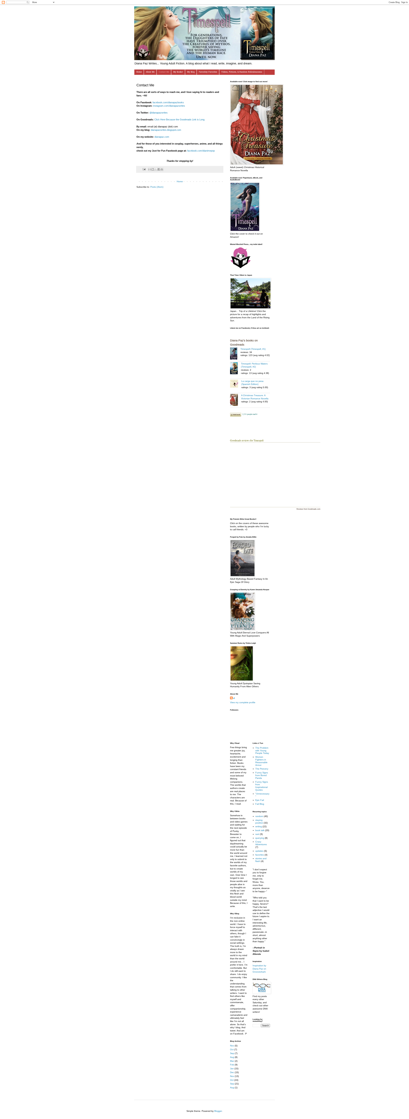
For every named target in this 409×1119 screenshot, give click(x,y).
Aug (232, 1057)
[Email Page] (144, 169)
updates (259, 851)
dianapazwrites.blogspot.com (166, 130)
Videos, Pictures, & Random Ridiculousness (241, 72)
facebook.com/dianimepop (201, 150)
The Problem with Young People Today (262, 751)
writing (258, 826)
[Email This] (149, 169)
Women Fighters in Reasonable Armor (261, 761)
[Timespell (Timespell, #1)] (235, 354)
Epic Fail (259, 800)
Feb (232, 1064)
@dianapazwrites (159, 112)
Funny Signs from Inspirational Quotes (261, 786)
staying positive (259, 821)
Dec (232, 1072)
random (259, 816)
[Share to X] (155, 169)
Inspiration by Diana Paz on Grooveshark (259, 968)
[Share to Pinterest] (161, 169)
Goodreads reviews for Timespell (246, 440)
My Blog (191, 72)
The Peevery (261, 768)
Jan (232, 1068)
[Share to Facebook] (158, 169)
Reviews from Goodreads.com (308, 509)
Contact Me (164, 72)
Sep (232, 1053)
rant (257, 834)
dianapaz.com (161, 136)
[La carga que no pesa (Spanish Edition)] (235, 384)
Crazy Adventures (261, 843)
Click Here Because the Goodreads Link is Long (179, 119)
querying (259, 838)
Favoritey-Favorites (208, 72)
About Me (150, 72)
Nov (232, 1045)
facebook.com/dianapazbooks (168, 102)
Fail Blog (259, 804)
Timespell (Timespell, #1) (253, 349)
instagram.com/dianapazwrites (169, 105)
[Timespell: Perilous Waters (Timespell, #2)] (235, 368)
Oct (232, 1049)
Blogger (218, 1111)
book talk (259, 830)
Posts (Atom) (156, 187)
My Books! (178, 72)
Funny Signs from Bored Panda (261, 775)
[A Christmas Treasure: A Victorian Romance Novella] (235, 400)
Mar (232, 1061)
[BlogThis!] (152, 169)
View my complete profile (242, 702)
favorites (259, 854)
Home (139, 72)
